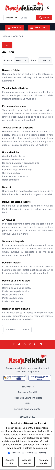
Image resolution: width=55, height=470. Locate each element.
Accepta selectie (26, 462)
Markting (42, 453)
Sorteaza (8, 60)
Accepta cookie (10, 462)
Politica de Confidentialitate (27, 397)
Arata (33, 60)
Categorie (9, 17)
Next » (26, 329)
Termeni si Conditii (27, 392)
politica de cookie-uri (36, 448)
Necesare (16, 453)
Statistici (29, 453)
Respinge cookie (44, 462)
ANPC (28, 403)
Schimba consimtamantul (27, 409)
